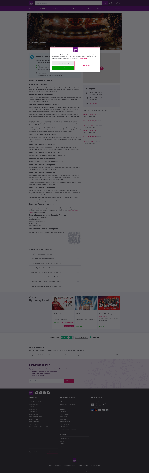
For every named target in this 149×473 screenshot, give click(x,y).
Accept (63, 68)
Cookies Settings (85, 65)
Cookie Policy (83, 58)
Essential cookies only (63, 63)
